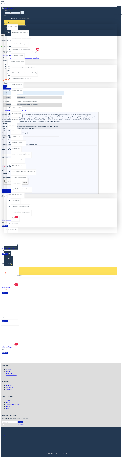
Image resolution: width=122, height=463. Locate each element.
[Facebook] (6, 431)
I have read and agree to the (14, 424)
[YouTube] (6, 444)
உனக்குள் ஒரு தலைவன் (8, 248)
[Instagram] (6, 439)
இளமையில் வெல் (6, 287)
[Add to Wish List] (3, 228)
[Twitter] (6, 435)
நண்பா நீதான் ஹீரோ (7, 347)
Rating (3, 169)
